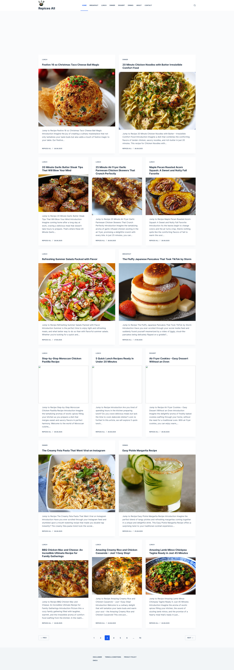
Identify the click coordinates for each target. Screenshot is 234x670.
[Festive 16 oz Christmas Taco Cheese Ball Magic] (76, 97)
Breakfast (94, 5)
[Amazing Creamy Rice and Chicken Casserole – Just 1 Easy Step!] (117, 576)
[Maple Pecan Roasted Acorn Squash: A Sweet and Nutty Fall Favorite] (171, 196)
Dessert (121, 5)
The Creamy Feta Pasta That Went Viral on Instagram (73, 450)
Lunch (104, 5)
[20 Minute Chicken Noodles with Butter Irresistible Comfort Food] (157, 101)
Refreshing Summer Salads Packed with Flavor (69, 259)
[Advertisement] (117, 29)
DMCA (95, 660)
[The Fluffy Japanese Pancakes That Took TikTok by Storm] (157, 292)
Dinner (112, 5)
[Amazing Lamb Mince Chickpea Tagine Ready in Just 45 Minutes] (171, 576)
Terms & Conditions (113, 657)
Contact (148, 5)
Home (84, 5)
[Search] (195, 5)
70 (140, 638)
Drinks (130, 5)
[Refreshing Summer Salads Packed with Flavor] (76, 292)
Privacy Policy (130, 657)
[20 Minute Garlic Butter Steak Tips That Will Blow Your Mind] (63, 193)
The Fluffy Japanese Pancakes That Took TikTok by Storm (156, 259)
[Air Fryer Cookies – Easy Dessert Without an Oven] (171, 384)
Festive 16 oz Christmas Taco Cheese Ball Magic (70, 64)
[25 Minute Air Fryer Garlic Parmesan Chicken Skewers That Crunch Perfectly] (117, 196)
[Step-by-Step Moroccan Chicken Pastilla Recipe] (63, 384)
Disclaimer (97, 657)
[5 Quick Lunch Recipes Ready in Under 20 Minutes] (117, 384)
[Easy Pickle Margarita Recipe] (157, 483)
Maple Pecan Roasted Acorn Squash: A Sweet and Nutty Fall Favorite (168, 170)
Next (189, 638)
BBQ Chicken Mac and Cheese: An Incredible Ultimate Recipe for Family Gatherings (62, 553)
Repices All (46, 8)
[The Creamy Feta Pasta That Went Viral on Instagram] (76, 483)
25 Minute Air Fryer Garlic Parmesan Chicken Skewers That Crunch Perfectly (115, 170)
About (139, 5)
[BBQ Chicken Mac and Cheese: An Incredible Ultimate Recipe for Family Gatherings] (63, 579)
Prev (45, 638)
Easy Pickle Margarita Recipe (139, 450)
